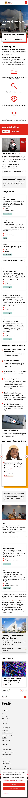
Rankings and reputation (8, 752)
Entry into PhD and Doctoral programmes (13, 260)
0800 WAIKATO (7, 763)
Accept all (14, 784)
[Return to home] (8, 3)
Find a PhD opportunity (7, 735)
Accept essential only (14, 788)
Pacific (4, 39)
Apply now (5, 131)
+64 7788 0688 (7, 768)
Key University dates (7, 732)
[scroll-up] (25, 697)
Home (3, 17)
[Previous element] (26, 456)
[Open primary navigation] (2, 2)
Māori (18, 37)
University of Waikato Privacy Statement (13, 780)
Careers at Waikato (6, 754)
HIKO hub (4, 723)
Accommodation (6, 740)
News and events (6, 749)
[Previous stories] (21, 690)
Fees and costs (6, 718)
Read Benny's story (8, 475)
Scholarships (5, 721)
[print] (3, 697)
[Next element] (1, 456)
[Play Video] (14, 145)
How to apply (15, 131)
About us (7, 17)
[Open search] (26, 2)
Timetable (4, 713)
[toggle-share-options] (6, 697)
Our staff (10, 39)
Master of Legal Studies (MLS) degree (14, 600)
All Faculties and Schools (15, 17)
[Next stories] (25, 690)
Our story (4, 747)
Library (3, 757)
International (5, 730)
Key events (18, 39)
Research (12, 37)
